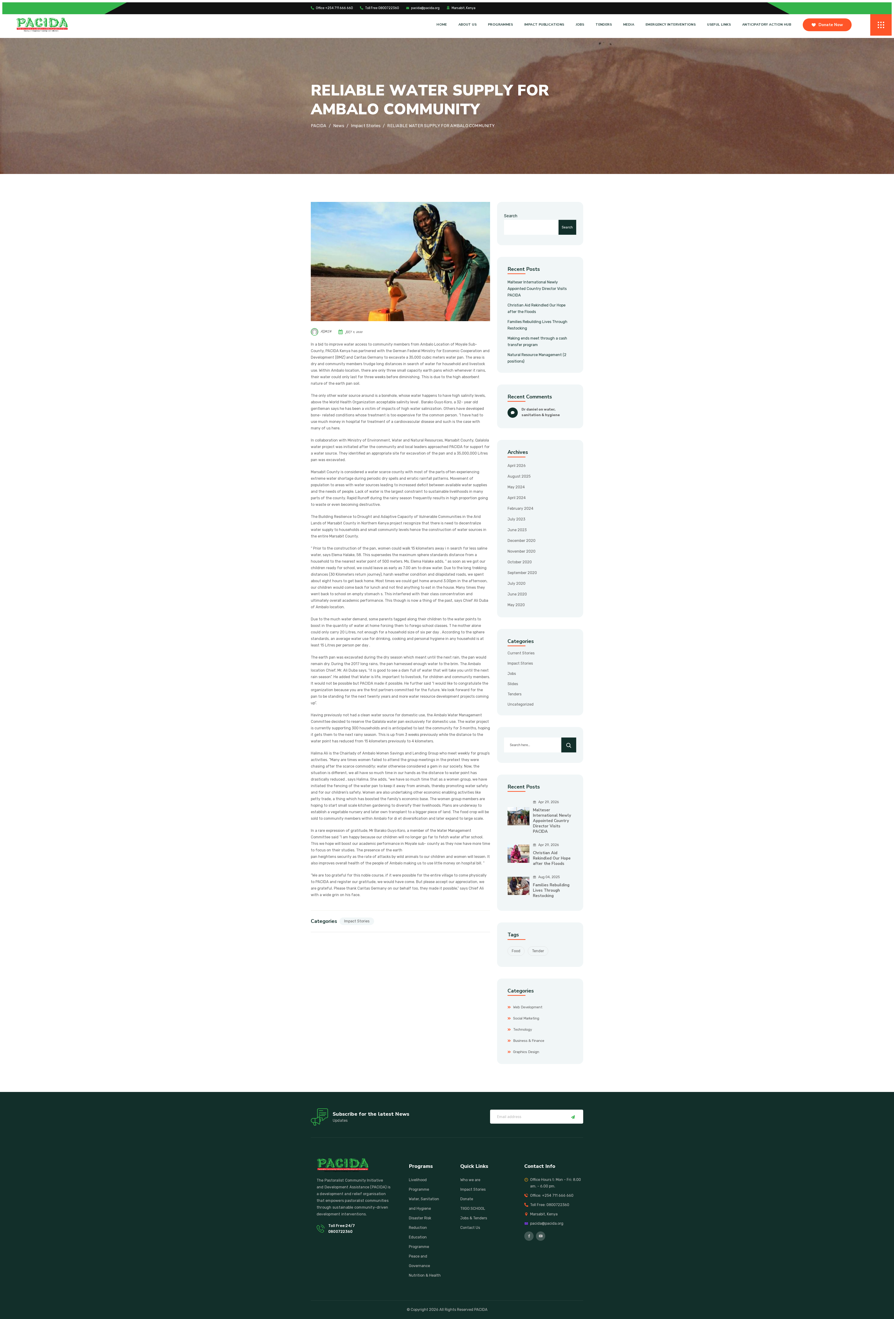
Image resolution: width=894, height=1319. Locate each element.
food (516, 951)
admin (326, 331)
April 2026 (517, 465)
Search (510, 215)
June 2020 (517, 594)
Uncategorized (521, 704)
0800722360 (340, 1231)
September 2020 (522, 573)
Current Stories (521, 653)
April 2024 (517, 498)
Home (442, 24)
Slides (513, 684)
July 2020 (516, 583)
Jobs (580, 24)
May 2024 (516, 487)
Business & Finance (528, 1041)
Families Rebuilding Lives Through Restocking (551, 890)
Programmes (500, 24)
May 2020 (516, 605)
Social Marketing (526, 1018)
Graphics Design (526, 1052)
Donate (466, 1199)
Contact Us (470, 1227)
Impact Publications (544, 24)
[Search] (568, 745)
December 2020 (521, 540)
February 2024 (520, 508)
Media (628, 24)
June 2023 (517, 530)
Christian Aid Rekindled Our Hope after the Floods (552, 858)
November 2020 (521, 551)
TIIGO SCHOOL (472, 1208)
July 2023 (516, 519)
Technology (522, 1029)
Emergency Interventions (671, 24)
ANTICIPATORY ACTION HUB (766, 24)
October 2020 (520, 562)
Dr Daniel (530, 409)
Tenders (604, 24)
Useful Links (719, 24)
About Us (467, 24)
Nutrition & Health (425, 1275)
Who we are (470, 1180)
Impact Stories (356, 921)
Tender (538, 951)
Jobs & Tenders (473, 1218)
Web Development (527, 1007)
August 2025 (519, 476)
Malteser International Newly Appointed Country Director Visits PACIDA (537, 288)
